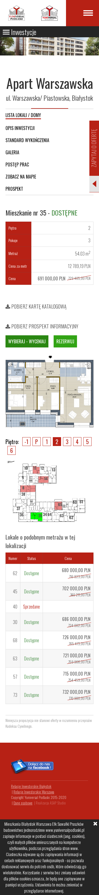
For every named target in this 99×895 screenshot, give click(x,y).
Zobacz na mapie (21, 176)
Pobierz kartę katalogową (38, 306)
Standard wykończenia (27, 140)
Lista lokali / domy (23, 115)
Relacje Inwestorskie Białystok (31, 786)
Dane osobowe (22, 803)
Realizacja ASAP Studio (51, 803)
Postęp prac (17, 164)
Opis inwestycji (20, 128)
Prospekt (14, 188)
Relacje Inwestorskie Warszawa (33, 792)
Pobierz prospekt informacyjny (44, 326)
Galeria (12, 152)
